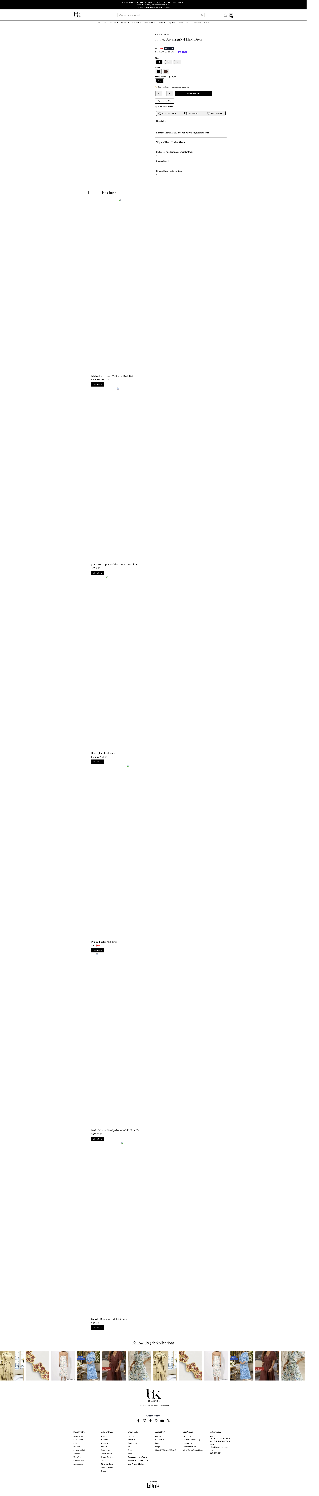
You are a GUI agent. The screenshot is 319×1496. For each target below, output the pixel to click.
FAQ (129, 1447)
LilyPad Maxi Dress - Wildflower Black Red (112, 375)
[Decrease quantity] (158, 93)
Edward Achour (107, 1464)
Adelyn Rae (105, 1436)
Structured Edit (79, 1450)
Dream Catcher (107, 1457)
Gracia (103, 1471)
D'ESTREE (105, 1460)
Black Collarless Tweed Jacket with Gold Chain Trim (116, 1130)
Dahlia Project (106, 1453)
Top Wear (77, 1457)
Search (131, 1436)
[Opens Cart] (231, 15)
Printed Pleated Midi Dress (104, 941)
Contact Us (132, 1443)
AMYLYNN (105, 1440)
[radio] (159, 62)
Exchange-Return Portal (137, 1457)
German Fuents (107, 1467)
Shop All (131, 1453)
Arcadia (104, 1447)
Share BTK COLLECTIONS (138, 1460)
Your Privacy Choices (136, 1464)
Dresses (77, 1447)
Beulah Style (105, 1450)
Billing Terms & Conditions (193, 1450)
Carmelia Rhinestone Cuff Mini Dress (109, 1318)
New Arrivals (78, 1436)
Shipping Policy (188, 1443)
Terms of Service (189, 1447)
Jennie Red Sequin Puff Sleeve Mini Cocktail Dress (115, 564)
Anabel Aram (106, 1443)
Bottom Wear (79, 1460)
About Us (131, 1440)
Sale (75, 1443)
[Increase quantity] (169, 93)
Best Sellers (78, 1440)
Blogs (130, 1450)
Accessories (78, 1464)
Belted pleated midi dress (103, 753)
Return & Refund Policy (191, 1440)
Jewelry (77, 1453)
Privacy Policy (188, 1436)
